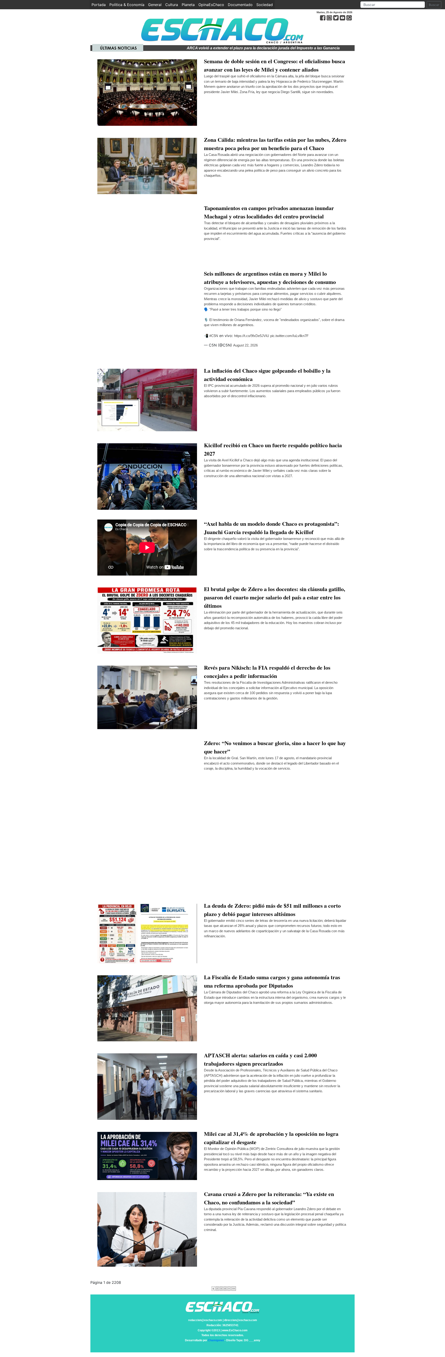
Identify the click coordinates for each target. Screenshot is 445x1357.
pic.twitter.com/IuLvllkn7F (289, 336)
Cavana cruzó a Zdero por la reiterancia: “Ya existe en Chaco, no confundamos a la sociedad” (269, 1198)
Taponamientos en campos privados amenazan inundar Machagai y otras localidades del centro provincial (269, 212)
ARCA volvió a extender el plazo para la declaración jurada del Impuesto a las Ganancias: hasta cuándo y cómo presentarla (254, 48)
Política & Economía (126, 4)
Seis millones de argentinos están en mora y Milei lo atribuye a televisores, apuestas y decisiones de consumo (270, 277)
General (155, 4)
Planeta (188, 4)
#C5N (213, 336)
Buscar (434, 5)
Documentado (240, 4)
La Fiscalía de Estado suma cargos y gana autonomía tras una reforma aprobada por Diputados (272, 981)
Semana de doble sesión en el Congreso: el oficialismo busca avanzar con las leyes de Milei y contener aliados (274, 65)
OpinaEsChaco (211, 4)
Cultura (171, 4)
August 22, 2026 (245, 345)
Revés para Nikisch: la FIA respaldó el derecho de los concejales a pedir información (267, 671)
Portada (100, 4)
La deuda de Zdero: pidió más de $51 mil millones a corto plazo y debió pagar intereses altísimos (272, 909)
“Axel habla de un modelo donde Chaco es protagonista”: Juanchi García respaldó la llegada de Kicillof (271, 528)
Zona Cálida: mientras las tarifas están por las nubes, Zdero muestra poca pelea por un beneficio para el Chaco (275, 143)
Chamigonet (216, 1340)
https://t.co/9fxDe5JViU (251, 336)
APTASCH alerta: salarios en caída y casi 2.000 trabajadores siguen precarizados (260, 1059)
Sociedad (264, 4)
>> (233, 1288)
